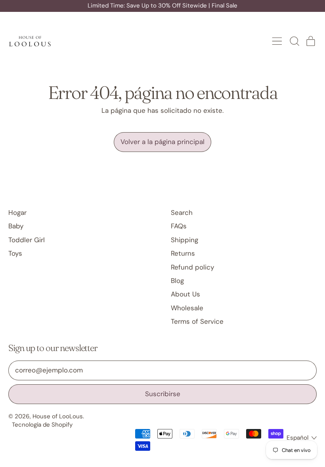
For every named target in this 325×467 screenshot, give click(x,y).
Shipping (184, 239)
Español (297, 438)
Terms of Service (197, 321)
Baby (15, 226)
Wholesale (187, 308)
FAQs (179, 226)
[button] (294, 41)
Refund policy (192, 267)
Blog (177, 280)
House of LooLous (57, 416)
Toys (15, 253)
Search (182, 212)
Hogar (17, 212)
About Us (185, 294)
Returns (183, 253)
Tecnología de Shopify (42, 425)
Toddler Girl (26, 239)
